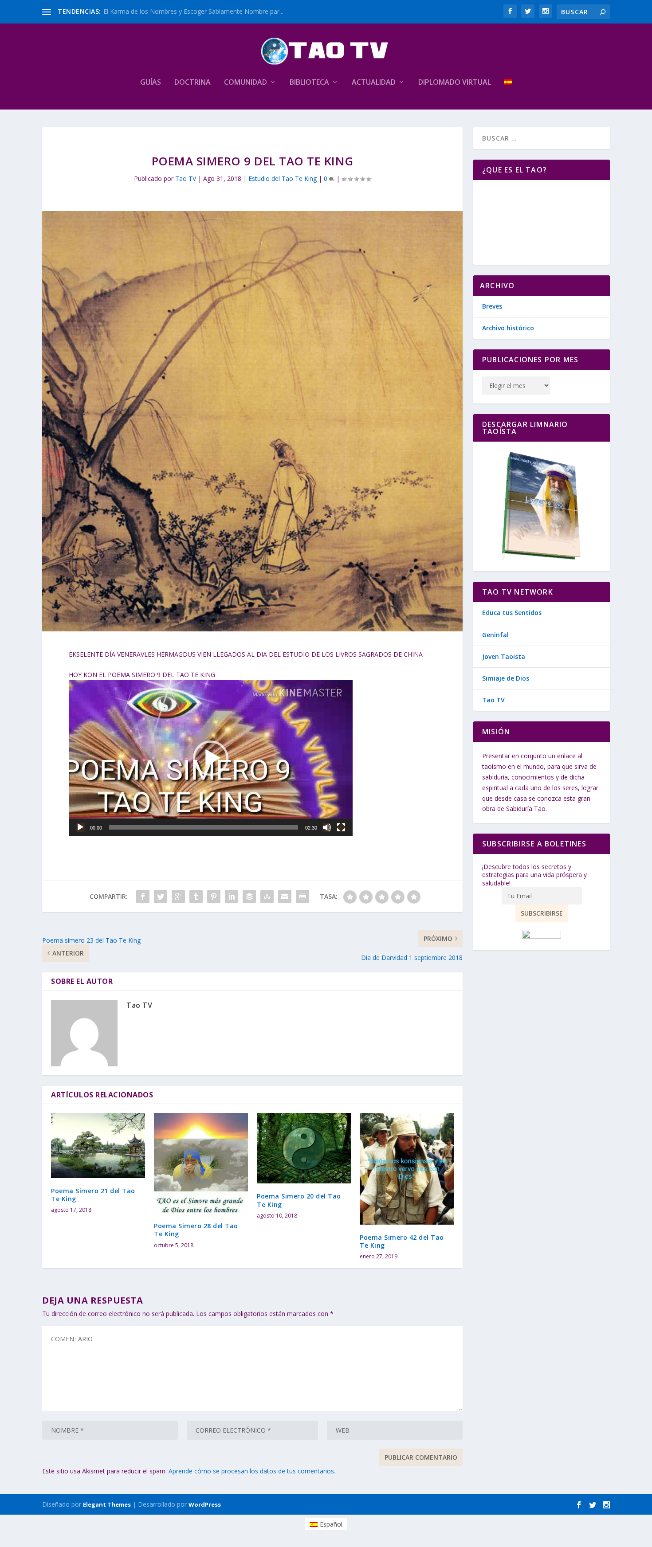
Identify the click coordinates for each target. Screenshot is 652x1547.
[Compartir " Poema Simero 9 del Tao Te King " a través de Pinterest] (214, 896)
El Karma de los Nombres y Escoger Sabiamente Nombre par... (193, 11)
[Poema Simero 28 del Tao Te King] (201, 1163)
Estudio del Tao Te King (282, 178)
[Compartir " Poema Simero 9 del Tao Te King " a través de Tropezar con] (267, 896)
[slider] (203, 827)
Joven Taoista (503, 656)
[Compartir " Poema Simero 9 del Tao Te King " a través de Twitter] (160, 896)
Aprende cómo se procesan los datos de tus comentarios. (252, 1471)
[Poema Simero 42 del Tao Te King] (407, 1169)
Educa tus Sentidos (512, 612)
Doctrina (192, 82)
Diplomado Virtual (454, 82)
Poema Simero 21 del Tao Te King (93, 1195)
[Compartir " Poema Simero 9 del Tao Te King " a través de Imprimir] (302, 896)
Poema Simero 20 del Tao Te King (299, 1200)
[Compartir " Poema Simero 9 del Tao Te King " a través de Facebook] (143, 896)
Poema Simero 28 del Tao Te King (196, 1230)
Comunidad (245, 82)
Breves (492, 306)
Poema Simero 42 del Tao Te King (402, 1241)
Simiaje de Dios (505, 678)
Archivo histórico (508, 328)
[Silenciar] (326, 827)
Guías (150, 82)
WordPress (205, 1504)
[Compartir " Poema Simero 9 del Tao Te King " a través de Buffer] (249, 896)
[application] (211, 758)
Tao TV (185, 178)
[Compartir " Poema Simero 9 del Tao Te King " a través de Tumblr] (196, 896)
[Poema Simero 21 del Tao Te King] (98, 1145)
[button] (210, 758)
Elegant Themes (107, 1504)
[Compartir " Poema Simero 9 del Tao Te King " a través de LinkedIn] (231, 896)
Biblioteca (309, 82)
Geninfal (495, 635)
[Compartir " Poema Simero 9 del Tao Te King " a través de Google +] (178, 896)
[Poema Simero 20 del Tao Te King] (304, 1148)
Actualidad (374, 82)
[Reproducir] (80, 827)
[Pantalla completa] (341, 827)
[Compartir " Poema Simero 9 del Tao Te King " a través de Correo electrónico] (285, 896)
